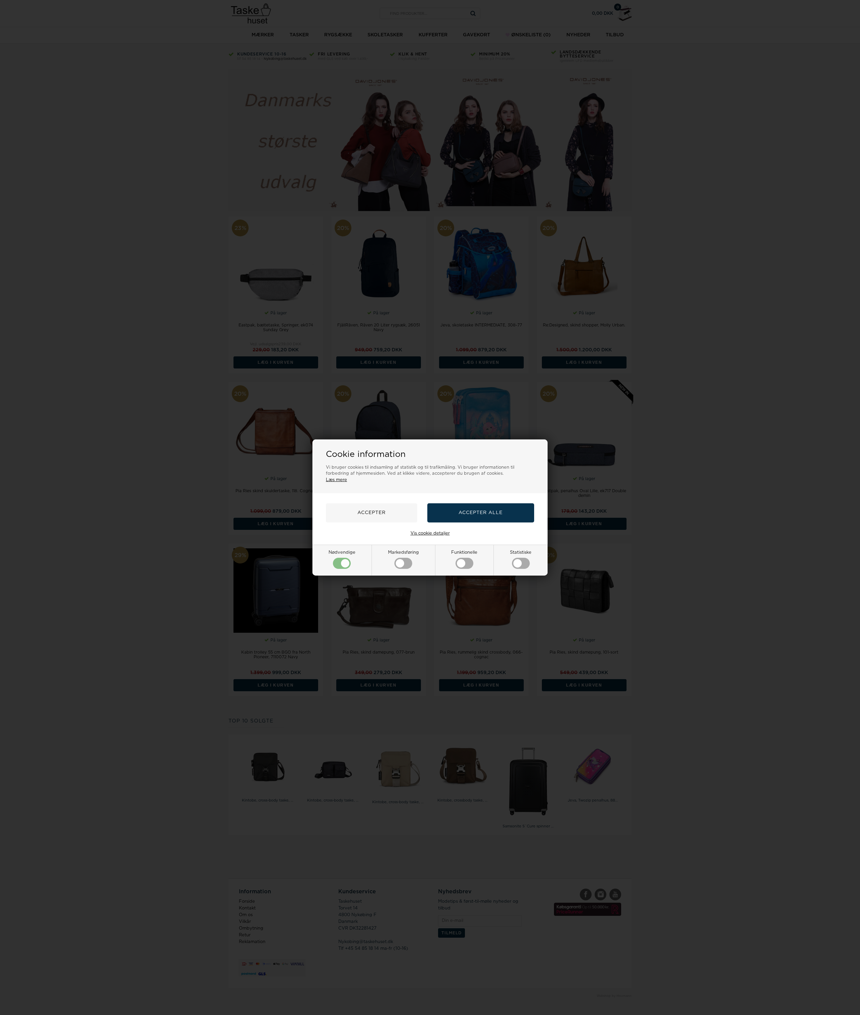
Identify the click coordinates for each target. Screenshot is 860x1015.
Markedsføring (403, 552)
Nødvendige (342, 552)
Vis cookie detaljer (430, 533)
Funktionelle (464, 552)
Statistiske (520, 552)
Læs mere (336, 480)
